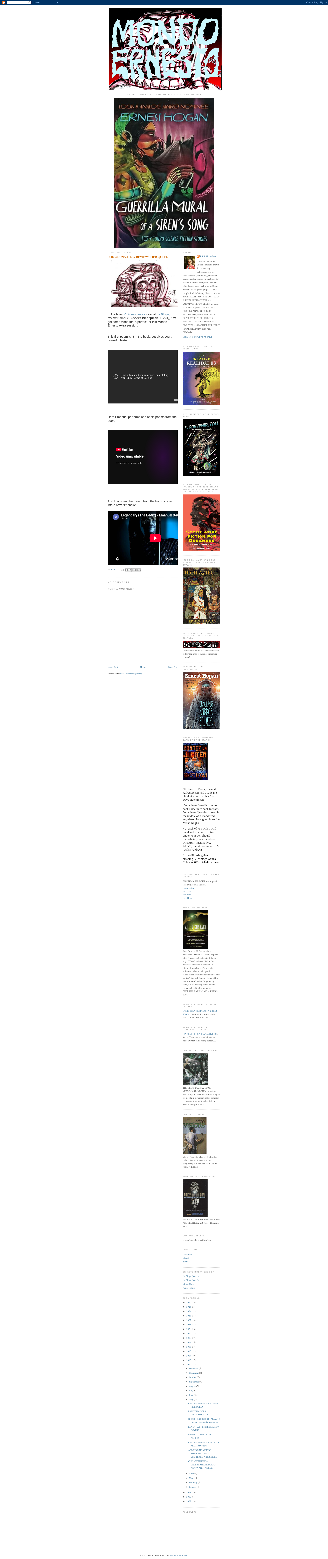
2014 (189, 1355)
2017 (189, 1342)
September (194, 1381)
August (192, 1386)
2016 (189, 1346)
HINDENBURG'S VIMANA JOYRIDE (200, 1033)
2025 (189, 1306)
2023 (189, 1315)
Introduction (188, 887)
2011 (189, 1492)
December (194, 1368)
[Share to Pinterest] (139, 570)
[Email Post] (122, 570)
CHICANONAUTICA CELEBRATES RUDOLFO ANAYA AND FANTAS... (201, 1464)
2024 (189, 1311)
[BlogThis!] (130, 570)
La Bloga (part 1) (191, 1276)
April (191, 1473)
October (193, 1377)
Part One (187, 891)
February (193, 1482)
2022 (189, 1320)
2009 (189, 1501)
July (191, 1390)
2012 (189, 1364)
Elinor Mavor (189, 1283)
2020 (189, 1328)
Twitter (186, 1261)
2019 (189, 1333)
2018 (189, 1337)
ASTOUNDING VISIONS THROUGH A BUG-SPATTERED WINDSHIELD (202, 1453)
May (191, 1399)
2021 (189, 1324)
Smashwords (178, 1555)
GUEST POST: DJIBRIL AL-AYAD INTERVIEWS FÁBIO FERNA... (204, 1420)
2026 (189, 1302)
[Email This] (126, 570)
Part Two (187, 894)
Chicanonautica (135, 314)
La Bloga (162, 314)
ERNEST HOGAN (208, 256)
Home (143, 667)
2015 (189, 1351)
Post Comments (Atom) (131, 673)
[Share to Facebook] (136, 570)
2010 (189, 1496)
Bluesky (186, 1257)
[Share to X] (133, 570)
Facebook (187, 1253)
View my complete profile (198, 337)
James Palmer (189, 1287)
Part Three (187, 897)
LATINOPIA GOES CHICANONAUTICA (199, 1413)
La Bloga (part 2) (191, 1280)
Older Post (173, 667)
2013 (189, 1360)
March (192, 1477)
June (191, 1395)
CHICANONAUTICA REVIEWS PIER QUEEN (203, 1405)
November (194, 1372)
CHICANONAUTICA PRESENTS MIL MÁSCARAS (203, 1444)
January (193, 1486)
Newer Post (113, 667)
